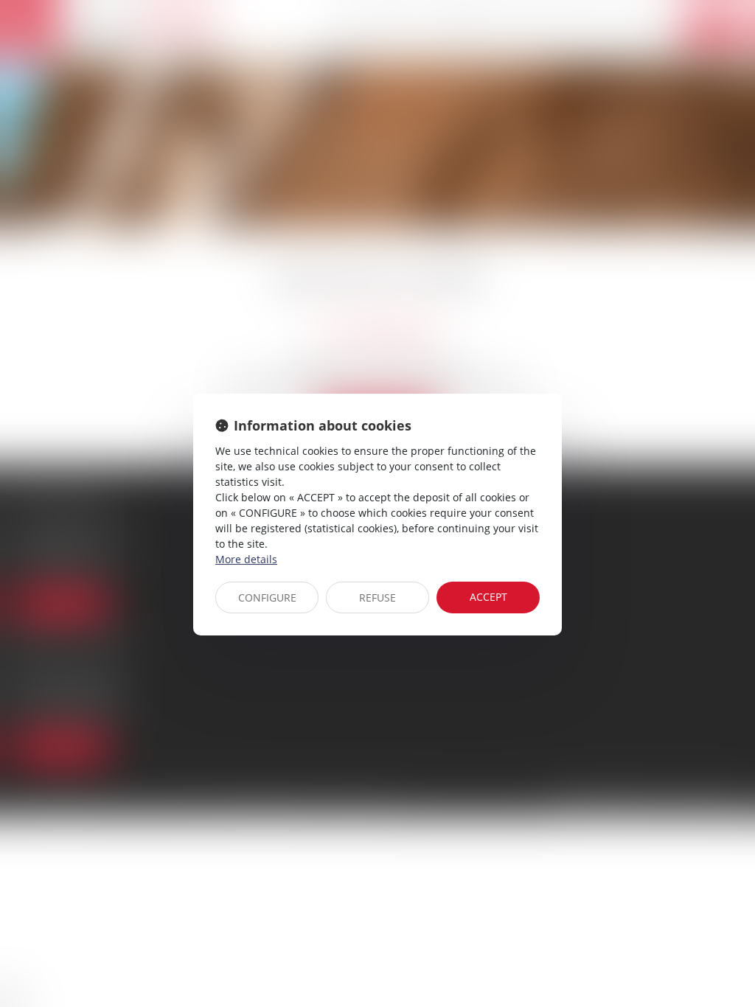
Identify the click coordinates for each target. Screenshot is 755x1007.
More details (246, 559)
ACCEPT (488, 597)
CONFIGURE (267, 597)
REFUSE (377, 597)
